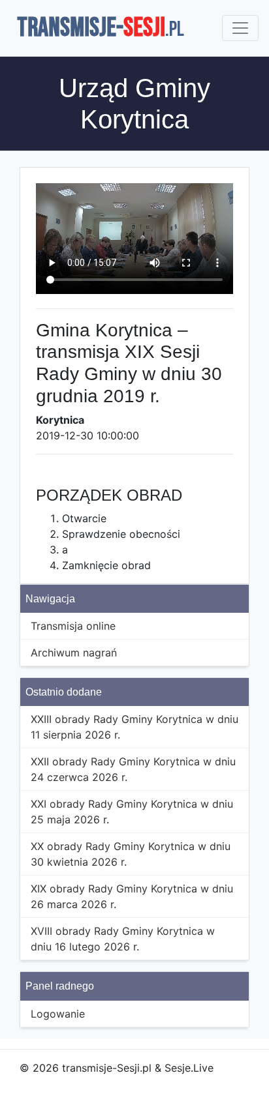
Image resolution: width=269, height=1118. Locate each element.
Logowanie (58, 1013)
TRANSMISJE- (100, 28)
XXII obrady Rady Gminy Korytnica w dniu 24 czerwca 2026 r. (133, 769)
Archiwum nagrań (74, 652)
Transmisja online (73, 625)
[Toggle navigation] (240, 28)
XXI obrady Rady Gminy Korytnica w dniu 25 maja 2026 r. (132, 811)
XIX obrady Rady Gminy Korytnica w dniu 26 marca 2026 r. (132, 896)
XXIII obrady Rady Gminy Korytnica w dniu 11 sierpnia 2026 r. (134, 727)
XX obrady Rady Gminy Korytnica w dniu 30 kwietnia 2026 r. (130, 854)
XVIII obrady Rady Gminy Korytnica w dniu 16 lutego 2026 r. (123, 938)
